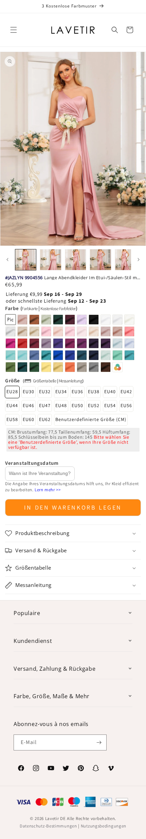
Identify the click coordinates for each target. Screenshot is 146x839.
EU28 (12, 391)
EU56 (126, 405)
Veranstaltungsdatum (31, 463)
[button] (13, 29)
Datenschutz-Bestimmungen (48, 826)
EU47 (45, 405)
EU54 (110, 405)
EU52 (93, 405)
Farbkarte (30, 308)
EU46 (28, 405)
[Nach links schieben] (7, 259)
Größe (12, 380)
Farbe (41, 308)
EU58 (12, 419)
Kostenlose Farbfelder (58, 308)
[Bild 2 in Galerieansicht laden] (50, 259)
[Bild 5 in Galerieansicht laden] (125, 259)
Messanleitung (71, 381)
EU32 (45, 391)
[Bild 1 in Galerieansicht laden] (25, 259)
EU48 (61, 405)
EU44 (12, 405)
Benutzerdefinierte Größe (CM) (90, 419)
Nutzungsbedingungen (103, 826)
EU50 (77, 405)
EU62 (45, 419)
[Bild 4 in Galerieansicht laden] (100, 259)
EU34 (61, 391)
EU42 (126, 391)
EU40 (110, 391)
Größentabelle (44, 381)
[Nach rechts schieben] (138, 259)
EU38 (93, 391)
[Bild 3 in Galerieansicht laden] (75, 259)
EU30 (28, 391)
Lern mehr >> (47, 490)
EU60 (28, 419)
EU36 (77, 391)
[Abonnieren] (98, 742)
